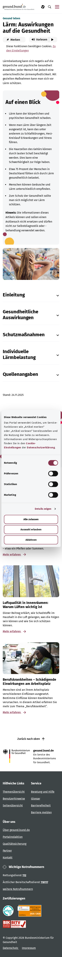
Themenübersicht (14, 791)
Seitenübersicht (13, 805)
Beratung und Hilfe (42, 791)
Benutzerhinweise (14, 798)
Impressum (29, 948)
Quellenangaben (20, 374)
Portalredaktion (13, 836)
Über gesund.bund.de (16, 830)
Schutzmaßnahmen (24, 334)
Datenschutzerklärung (41, 447)
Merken (15, 39)
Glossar (35, 798)
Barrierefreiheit (41, 805)
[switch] (53, 473)
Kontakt (7, 857)
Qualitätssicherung (14, 843)
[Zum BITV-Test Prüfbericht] (14, 924)
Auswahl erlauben (31, 529)
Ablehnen (31, 539)
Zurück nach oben (28, 738)
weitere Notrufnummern (18, 889)
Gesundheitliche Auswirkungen (20, 314)
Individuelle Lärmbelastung (19, 354)
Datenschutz (11, 948)
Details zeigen (43, 508)
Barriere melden (41, 812)
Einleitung (14, 295)
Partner (7, 850)
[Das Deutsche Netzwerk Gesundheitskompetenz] (30, 911)
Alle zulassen (31, 519)
